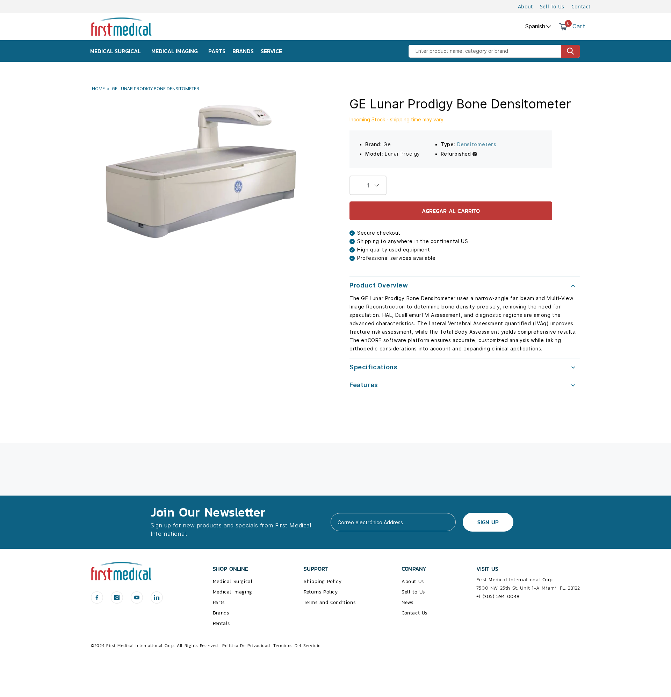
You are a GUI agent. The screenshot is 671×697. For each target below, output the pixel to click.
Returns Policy (321, 592)
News (407, 602)
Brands (221, 613)
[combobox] (494, 51)
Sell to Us (413, 592)
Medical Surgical (233, 581)
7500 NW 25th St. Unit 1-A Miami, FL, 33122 (528, 588)
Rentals (221, 623)
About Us (413, 581)
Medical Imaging (232, 592)
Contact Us (414, 613)
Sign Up (488, 522)
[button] (464, 285)
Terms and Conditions (329, 602)
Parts (219, 602)
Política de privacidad (246, 645)
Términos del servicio (297, 645)
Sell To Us (552, 6)
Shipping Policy (322, 581)
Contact (581, 6)
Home (99, 88)
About (525, 6)
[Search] (570, 51)
